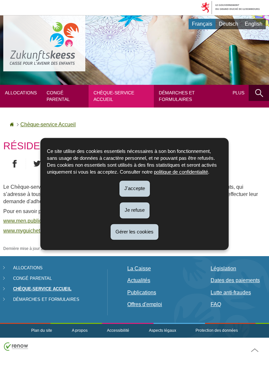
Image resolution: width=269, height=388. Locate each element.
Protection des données (217, 330)
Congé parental (58, 96)
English (253, 23)
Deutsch (228, 23)
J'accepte (134, 188)
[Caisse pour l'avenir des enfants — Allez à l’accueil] (44, 43)
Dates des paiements (235, 280)
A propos (80, 330)
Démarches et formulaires (177, 96)
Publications (141, 292)
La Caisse (139, 268)
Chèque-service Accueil (113, 96)
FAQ (216, 304)
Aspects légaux (162, 330)
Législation (223, 268)
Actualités (138, 280)
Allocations (21, 93)
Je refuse (135, 210)
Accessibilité (118, 330)
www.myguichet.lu (24, 230)
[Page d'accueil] (12, 124)
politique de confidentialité (181, 172)
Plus (238, 93)
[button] (259, 93)
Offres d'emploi (144, 304)
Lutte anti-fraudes (231, 292)
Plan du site (41, 330)
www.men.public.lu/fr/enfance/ (38, 220)
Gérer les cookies (134, 231)
